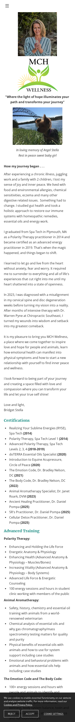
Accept (30, 713)
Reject (11, 713)
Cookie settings (53, 713)
